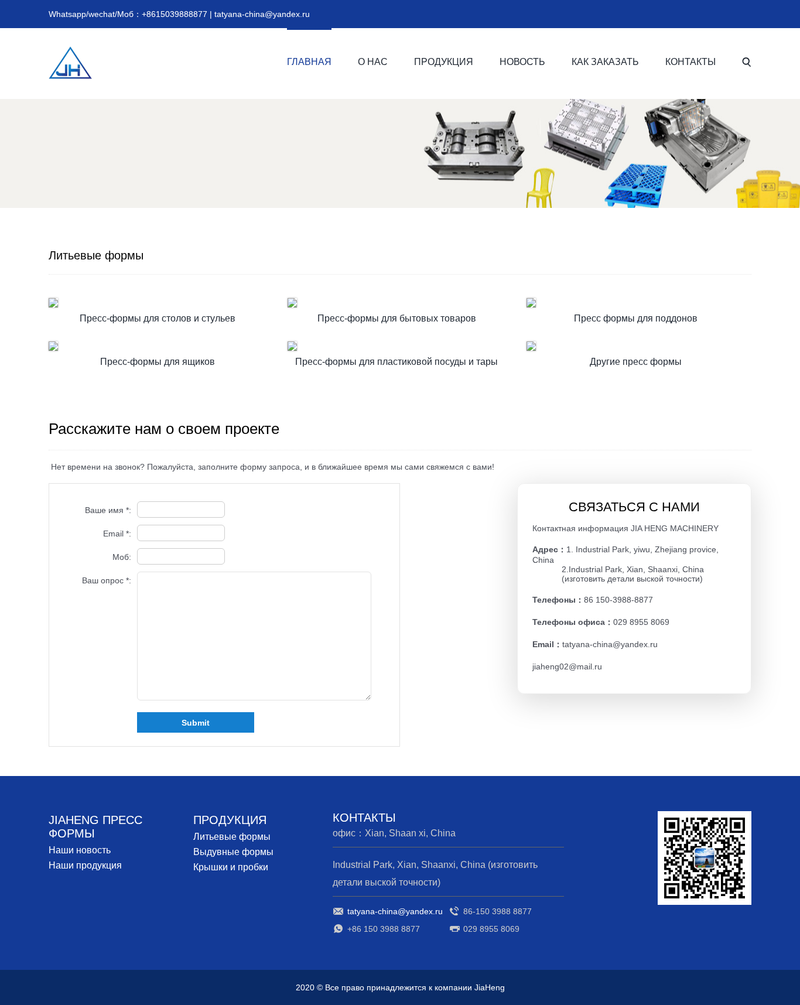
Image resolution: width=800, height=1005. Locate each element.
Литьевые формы (232, 837)
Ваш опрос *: (106, 580)
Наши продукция (85, 865)
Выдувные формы (233, 852)
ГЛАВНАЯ (309, 62)
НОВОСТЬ (522, 62)
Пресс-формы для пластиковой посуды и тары (396, 362)
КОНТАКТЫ (690, 62)
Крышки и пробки (230, 867)
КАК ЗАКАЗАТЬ (605, 62)
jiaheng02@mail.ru (567, 666)
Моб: (121, 557)
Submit (196, 722)
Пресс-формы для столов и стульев (157, 318)
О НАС (373, 62)
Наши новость (80, 850)
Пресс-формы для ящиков (157, 362)
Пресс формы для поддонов (636, 318)
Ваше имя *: (108, 510)
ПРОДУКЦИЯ (443, 62)
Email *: (117, 533)
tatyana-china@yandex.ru (262, 14)
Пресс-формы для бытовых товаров (396, 318)
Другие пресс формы (636, 362)
